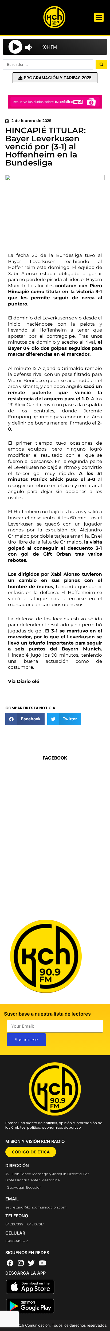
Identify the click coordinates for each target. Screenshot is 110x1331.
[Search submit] (101, 64)
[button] (99, 17)
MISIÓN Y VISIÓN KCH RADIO (35, 1141)
